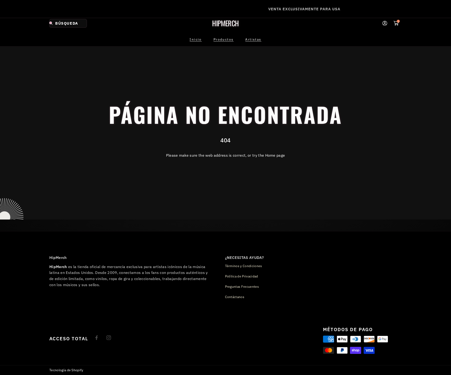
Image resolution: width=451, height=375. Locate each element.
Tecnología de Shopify (66, 370)
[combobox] (68, 23)
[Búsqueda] (52, 23)
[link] (224, 39)
